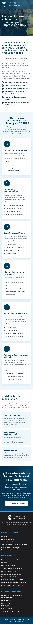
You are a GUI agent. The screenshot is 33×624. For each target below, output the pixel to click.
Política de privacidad (16, 621)
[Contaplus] (10, 4)
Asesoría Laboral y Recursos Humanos (14, 545)
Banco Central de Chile (8, 571)
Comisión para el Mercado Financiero (13, 582)
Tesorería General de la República (12, 568)
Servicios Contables (7, 539)
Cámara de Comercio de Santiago (12, 580)
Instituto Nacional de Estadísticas (12, 585)
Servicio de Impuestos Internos (11, 560)
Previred (4, 562)
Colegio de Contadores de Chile (11, 574)
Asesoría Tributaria (7, 542)
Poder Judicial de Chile (8, 577)
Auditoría (4, 536)
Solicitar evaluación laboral (16, 503)
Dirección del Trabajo (8, 565)
